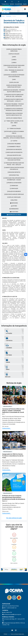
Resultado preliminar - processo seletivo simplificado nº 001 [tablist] (14, 104)
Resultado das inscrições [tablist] (14, 149)
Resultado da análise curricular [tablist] (14, 194)
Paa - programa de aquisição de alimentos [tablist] (14, 71)
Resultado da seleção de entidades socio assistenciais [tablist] (14, 75)
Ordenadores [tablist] (14, 208)
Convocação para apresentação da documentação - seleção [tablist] (14, 178)
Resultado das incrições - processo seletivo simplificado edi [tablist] (14, 90)
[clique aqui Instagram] (15, 630)
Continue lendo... (6, 428)
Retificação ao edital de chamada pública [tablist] (14, 132)
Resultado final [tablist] (14, 175)
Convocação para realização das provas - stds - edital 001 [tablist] (14, 163)
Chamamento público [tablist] (14, 146)
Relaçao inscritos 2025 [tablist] (14, 155)
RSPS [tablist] (14, 56)
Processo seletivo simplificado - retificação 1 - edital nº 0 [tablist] (14, 100)
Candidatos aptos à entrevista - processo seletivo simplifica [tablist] (14, 109)
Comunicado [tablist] (14, 185)
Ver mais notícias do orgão (14, 518)
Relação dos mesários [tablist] (14, 191)
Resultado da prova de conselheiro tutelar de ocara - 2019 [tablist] (14, 66)
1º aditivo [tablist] (14, 140)
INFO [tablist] (14, 79)
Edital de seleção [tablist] (14, 53)
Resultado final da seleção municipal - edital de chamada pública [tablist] (14, 137)
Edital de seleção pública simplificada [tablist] (14, 50)
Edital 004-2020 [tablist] (14, 82)
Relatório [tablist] (14, 200)
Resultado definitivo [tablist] (14, 172)
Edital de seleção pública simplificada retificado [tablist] (14, 86)
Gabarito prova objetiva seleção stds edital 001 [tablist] (14, 168)
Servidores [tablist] (14, 203)
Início (3, 16)
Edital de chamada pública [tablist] (14, 118)
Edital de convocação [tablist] (14, 197)
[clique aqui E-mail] (12, 630)
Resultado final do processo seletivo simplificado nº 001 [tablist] (14, 114)
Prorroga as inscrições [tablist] (14, 182)
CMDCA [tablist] (14, 62)
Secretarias (8, 16)
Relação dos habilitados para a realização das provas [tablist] (14, 159)
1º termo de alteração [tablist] (14, 128)
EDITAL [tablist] (14, 125)
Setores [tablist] (14, 206)
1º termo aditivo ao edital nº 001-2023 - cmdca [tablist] (14, 121)
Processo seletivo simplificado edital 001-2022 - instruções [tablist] (14, 95)
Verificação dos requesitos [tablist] (14, 152)
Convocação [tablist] (14, 188)
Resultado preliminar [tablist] (14, 143)
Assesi (8, 634)
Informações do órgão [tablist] (14, 214)
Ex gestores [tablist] (14, 211)
